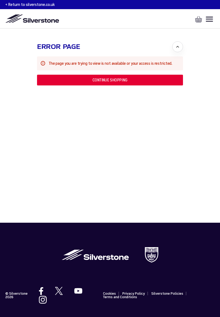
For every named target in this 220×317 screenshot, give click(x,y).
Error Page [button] (58, 47)
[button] (110, 80)
